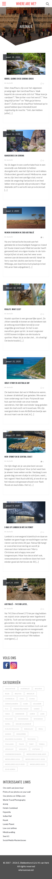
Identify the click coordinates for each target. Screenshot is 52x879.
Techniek (31, 739)
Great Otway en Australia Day (16, 382)
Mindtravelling (9, 832)
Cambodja (9, 699)
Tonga (42, 744)
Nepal (7, 724)
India (7, 714)
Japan (32, 714)
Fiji (6, 709)
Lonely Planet (8, 824)
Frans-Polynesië (21, 709)
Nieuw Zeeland (12, 729)
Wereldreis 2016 (12, 759)
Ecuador (37, 704)
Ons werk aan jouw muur (13, 788)
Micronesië (23, 719)
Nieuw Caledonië (23, 724)
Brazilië (30, 694)
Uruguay (9, 749)
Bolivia (18, 694)
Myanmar (38, 719)
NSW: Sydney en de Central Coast (18, 456)
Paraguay (28, 729)
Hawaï (37, 709)
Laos (42, 714)
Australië (9, 83)
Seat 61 (6, 836)
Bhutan (38, 688)
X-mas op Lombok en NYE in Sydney (18, 527)
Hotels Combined (10, 808)
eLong (5, 804)
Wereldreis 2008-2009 (36, 754)
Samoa (8, 734)
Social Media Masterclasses (14, 840)
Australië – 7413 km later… (16, 604)
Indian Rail (7, 816)
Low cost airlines (10, 828)
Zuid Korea (10, 769)
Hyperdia (7, 812)
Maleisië (9, 719)
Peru (41, 729)
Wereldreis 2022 (37, 764)
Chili (22, 699)
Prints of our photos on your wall (16, 792)
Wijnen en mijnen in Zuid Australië (19, 232)
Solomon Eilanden (13, 739)
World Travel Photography (14, 800)
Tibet (31, 744)
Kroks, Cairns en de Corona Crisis (19, 78)
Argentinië (10, 688)
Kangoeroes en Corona (14, 155)
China (32, 699)
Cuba (25, 704)
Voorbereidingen (13, 754)
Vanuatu (23, 749)
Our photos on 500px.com (14, 796)
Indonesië (19, 714)
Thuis (21, 744)
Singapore (21, 734)
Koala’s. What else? (12, 309)
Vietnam (36, 749)
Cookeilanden (11, 704)
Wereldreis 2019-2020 (15, 764)
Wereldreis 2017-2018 (35, 759)
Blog (7, 694)
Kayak (5, 820)
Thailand (9, 744)
